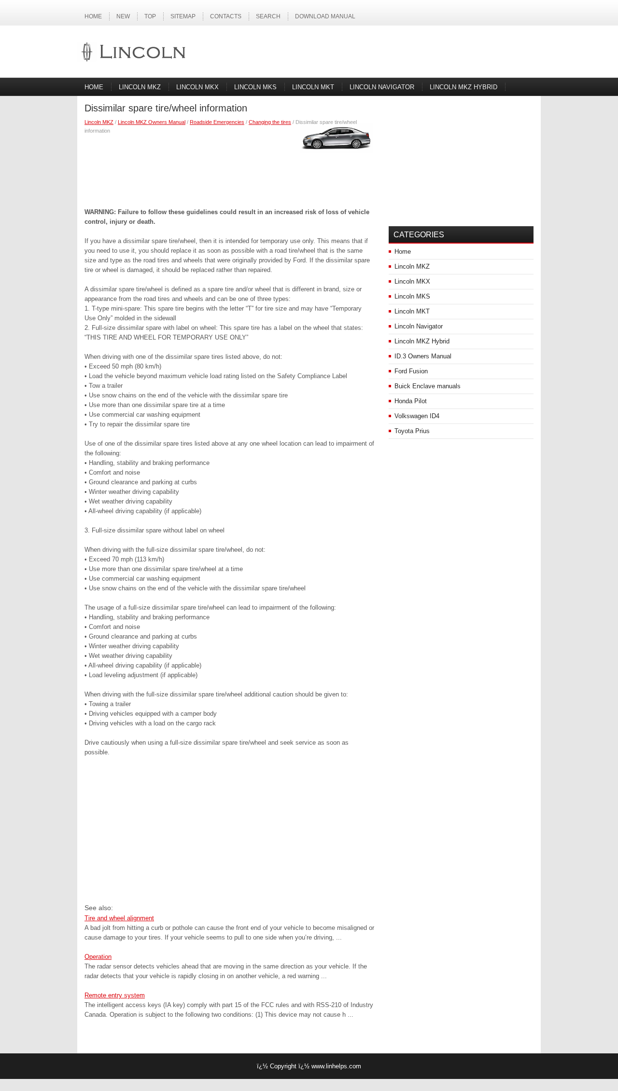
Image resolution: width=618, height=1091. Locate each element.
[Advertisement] (229, 169)
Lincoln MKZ (140, 87)
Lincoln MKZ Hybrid (463, 87)
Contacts (225, 16)
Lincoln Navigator (382, 87)
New (123, 16)
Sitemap (183, 16)
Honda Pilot (410, 401)
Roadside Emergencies (217, 122)
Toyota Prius (412, 431)
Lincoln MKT (313, 87)
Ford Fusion (411, 371)
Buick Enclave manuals (427, 386)
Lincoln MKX (197, 87)
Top (150, 16)
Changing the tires (270, 122)
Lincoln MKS (255, 87)
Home (93, 16)
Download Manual (325, 16)
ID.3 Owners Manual (422, 356)
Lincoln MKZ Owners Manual (151, 122)
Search (268, 16)
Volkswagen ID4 (416, 416)
